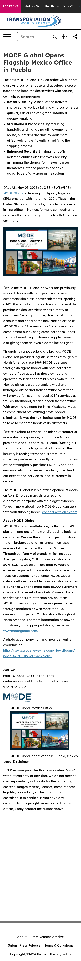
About (22, 937)
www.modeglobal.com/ (21, 631)
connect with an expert (59, 512)
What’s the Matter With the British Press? (39, 6)
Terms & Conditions (58, 945)
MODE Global (13, 193)
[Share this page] (75, 37)
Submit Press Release (24, 945)
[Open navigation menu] (7, 37)
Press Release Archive (47, 937)
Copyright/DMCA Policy (28, 954)
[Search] (55, 36)
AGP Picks (10, 6)
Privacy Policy (60, 954)
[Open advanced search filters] (64, 36)
